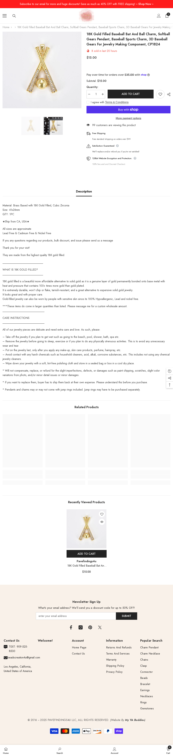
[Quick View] (102, 522)
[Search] (14, 16)
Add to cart (131, 94)
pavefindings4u (86, 561)
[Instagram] (80, 627)
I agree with (97, 102)
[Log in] (159, 16)
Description (84, 191)
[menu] (5, 16)
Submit (126, 616)
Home (6, 27)
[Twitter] (99, 627)
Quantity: (92, 87)
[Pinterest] (90, 627)
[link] (23, 476)
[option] (42, 70)
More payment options (128, 118)
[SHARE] (167, 94)
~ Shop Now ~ (144, 4)
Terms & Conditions (117, 102)
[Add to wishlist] (160, 94)
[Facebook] (71, 627)
